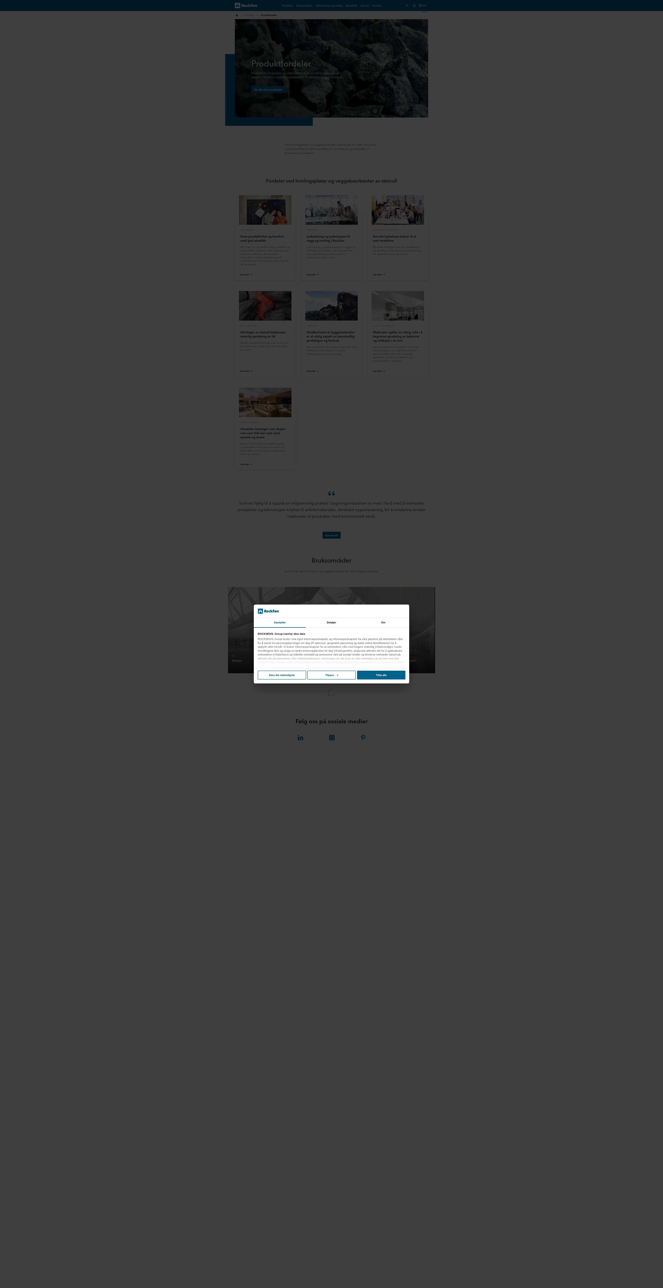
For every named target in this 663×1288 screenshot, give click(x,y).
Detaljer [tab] (331, 622)
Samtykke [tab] (280, 622)
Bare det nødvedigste (282, 675)
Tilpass (329, 675)
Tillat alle (381, 675)
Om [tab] (383, 622)
